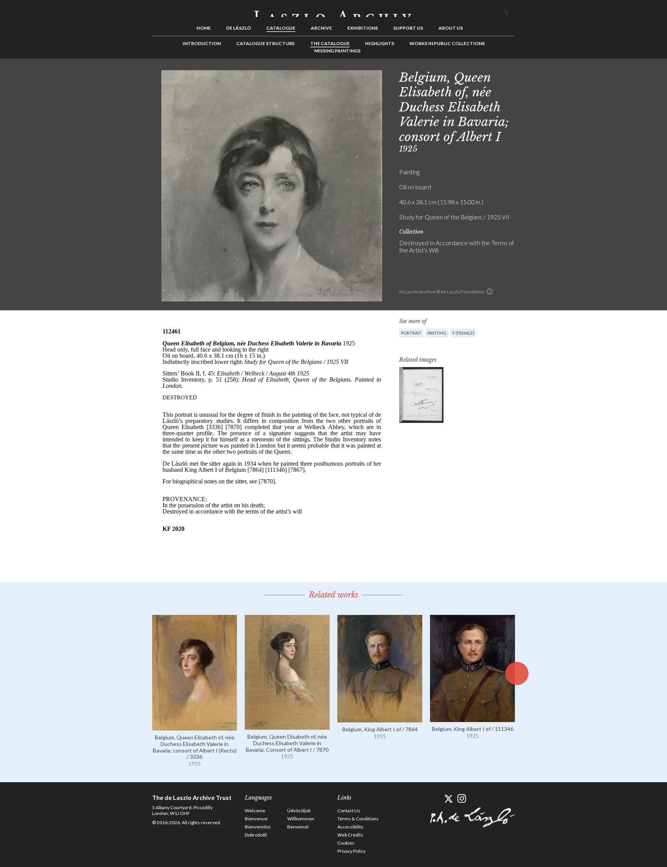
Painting (437, 332)
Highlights (379, 43)
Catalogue (280, 28)
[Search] (509, 11)
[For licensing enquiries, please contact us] (490, 291)
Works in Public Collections (447, 43)
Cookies (345, 843)
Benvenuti (298, 827)
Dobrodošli (256, 835)
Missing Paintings (337, 51)
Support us (408, 28)
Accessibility (350, 827)
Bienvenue (256, 819)
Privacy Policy (351, 851)
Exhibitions (362, 28)
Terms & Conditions (358, 819)
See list (540, 76)
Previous (528, 76)
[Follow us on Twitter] (448, 798)
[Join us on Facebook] (435, 798)
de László (238, 28)
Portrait (411, 332)
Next (552, 76)
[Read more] (194, 727)
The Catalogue (330, 43)
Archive (321, 28)
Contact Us (348, 810)
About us (450, 28)
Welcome (255, 810)
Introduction (202, 43)
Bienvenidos (258, 827)
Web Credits (350, 835)
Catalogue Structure (265, 43)
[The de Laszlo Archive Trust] (333, 10)
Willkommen (300, 819)
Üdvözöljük (299, 810)
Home (203, 28)
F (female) (463, 332)
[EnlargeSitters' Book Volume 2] (421, 395)
